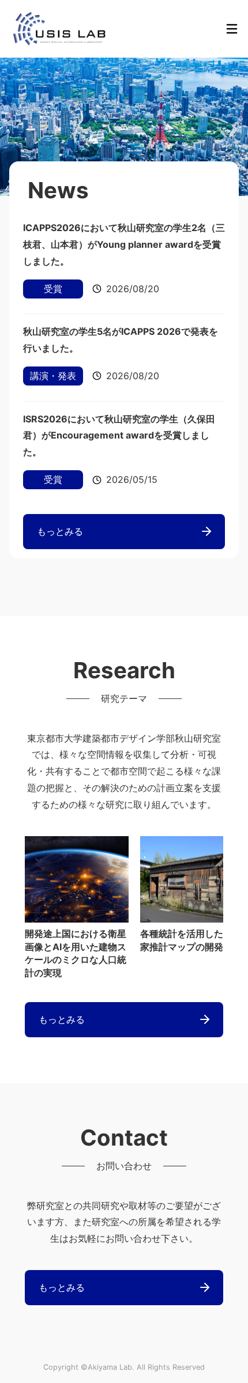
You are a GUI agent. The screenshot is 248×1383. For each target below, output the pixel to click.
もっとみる (60, 531)
